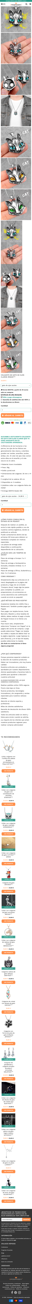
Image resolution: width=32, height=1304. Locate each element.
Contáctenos (4, 1247)
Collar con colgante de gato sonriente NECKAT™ (8, 912)
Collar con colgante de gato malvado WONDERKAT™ (8, 825)
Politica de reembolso (16, 1287)
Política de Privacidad (22, 1226)
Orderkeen (9, 1297)
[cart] (30, 4)
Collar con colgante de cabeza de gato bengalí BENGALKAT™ (8, 943)
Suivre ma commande (7, 1261)
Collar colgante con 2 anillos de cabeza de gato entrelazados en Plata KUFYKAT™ (8, 760)
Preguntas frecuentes (6, 1250)
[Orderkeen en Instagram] (19, 1293)
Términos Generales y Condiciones (12, 1283)
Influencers (4, 1258)
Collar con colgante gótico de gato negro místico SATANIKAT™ (8, 1132)
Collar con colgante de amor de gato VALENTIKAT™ (8, 1192)
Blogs (2, 1253)
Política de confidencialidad (13, 1285)
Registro (26, 1219)
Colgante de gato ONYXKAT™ (8, 883)
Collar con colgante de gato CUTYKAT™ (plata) (8, 855)
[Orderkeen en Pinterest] (16, 1293)
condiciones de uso (10, 1289)
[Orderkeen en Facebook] (12, 1293)
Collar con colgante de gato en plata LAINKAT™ (8, 1163)
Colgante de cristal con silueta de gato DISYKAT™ (8, 1003)
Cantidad (4, 406)
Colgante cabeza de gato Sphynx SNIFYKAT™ (8, 973)
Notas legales (25, 1283)
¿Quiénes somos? (5, 1256)
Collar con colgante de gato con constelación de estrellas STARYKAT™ (8, 793)
